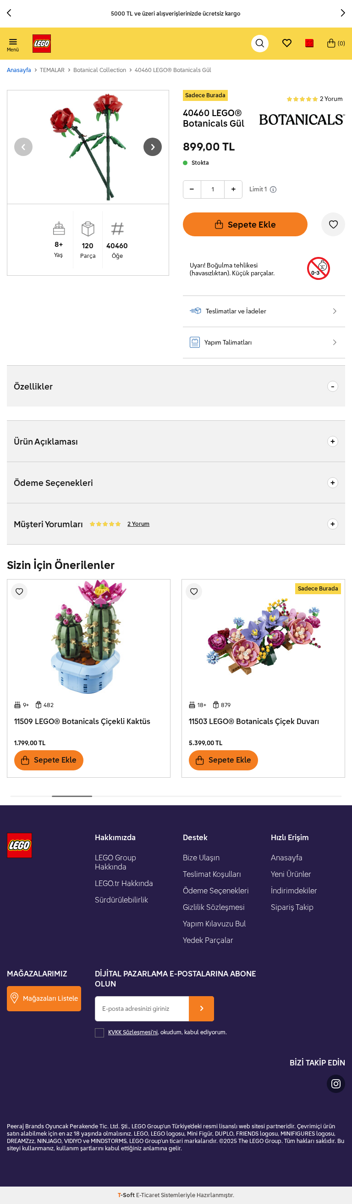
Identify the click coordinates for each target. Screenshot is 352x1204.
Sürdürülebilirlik (121, 899)
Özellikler (33, 386)
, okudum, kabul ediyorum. (167, 1032)
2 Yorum (331, 98)
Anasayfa (19, 70)
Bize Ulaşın (201, 857)
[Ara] (260, 43)
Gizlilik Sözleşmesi (214, 907)
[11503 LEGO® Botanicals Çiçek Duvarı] (263, 637)
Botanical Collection (99, 70)
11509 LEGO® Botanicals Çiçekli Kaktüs (82, 721)
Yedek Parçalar (208, 940)
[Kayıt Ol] (201, 1008)
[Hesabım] (309, 43)
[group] (88, 146)
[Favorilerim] (287, 43)
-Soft (127, 1195)
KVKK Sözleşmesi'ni (133, 1032)
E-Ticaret (148, 1195)
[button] (12, 13)
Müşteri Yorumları (81, 524)
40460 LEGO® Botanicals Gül (173, 70)
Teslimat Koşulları (212, 874)
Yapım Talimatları (228, 342)
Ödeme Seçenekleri (53, 483)
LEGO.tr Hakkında (124, 883)
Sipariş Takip (292, 907)
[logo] (42, 43)
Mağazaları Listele (50, 998)
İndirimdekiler (294, 890)
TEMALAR (52, 70)
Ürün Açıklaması (46, 441)
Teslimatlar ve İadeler (236, 311)
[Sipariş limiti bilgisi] (273, 189)
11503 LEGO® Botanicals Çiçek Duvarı (254, 721)
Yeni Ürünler (291, 874)
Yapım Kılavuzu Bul (214, 923)
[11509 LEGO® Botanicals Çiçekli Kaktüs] (88, 637)
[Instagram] (336, 1084)
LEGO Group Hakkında (115, 862)
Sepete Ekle (252, 224)
